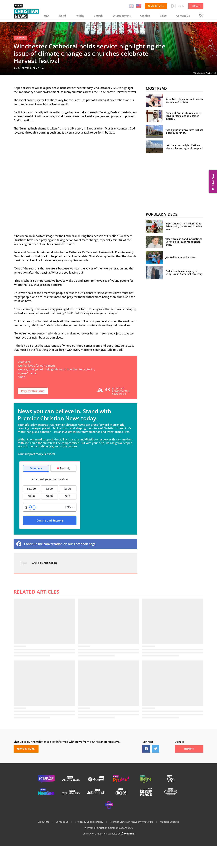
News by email (156, 6)
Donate (196, 6)
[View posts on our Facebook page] (146, 749)
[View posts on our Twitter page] (156, 749)
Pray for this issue (32, 391)
